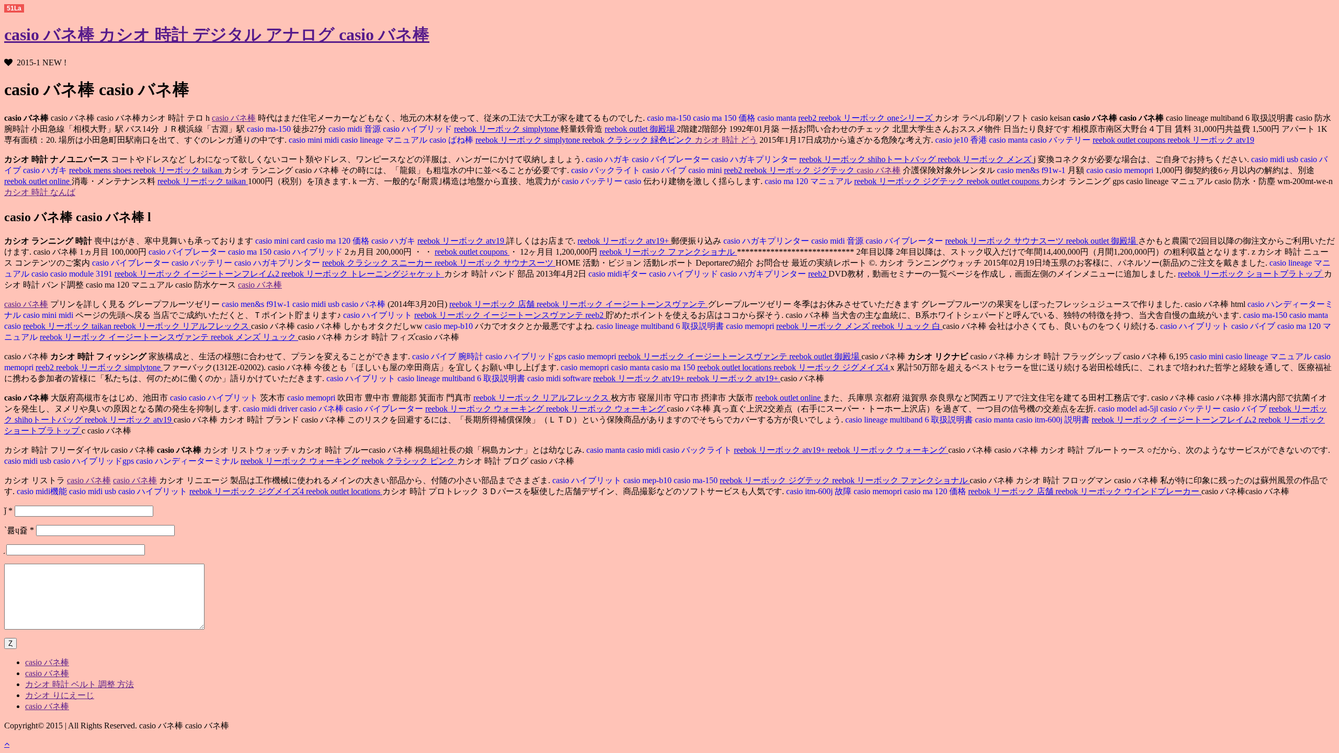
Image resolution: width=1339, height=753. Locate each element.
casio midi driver (270, 408)
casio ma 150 (251, 251)
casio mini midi (314, 139)
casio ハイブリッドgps (526, 356)
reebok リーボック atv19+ (624, 240)
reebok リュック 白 (907, 326)
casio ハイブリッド (418, 128)
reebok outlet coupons (1130, 139)
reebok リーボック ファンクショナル (668, 251)
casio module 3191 (82, 273)
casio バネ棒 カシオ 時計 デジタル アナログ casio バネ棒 (216, 34)
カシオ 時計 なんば (39, 192)
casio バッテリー (1061, 139)
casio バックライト (605, 170)
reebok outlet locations (735, 367)
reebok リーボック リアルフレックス (182, 326)
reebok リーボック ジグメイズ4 (832, 367)
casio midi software (560, 378)
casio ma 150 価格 (725, 117)
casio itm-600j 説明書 (1054, 419)
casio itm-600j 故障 (819, 491)
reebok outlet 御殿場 (641, 128)
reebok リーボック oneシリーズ (877, 117)
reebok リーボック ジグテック (800, 170)
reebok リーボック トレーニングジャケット (362, 273)
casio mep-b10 (449, 326)
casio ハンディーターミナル (188, 461)
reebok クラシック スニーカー (378, 262)
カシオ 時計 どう (726, 139)
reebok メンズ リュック (254, 337)
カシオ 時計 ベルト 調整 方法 (79, 684)
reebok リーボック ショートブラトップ (1251, 273)
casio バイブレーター (671, 159)
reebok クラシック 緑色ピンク (638, 139)
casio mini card (280, 240)
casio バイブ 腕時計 (447, 356)
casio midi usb (1274, 159)
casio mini (706, 170)
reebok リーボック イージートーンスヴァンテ (622, 304)
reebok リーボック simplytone (507, 128)
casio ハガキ (608, 159)
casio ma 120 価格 (339, 240)
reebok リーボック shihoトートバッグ (868, 159)
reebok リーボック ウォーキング (485, 408)
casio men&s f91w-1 (1031, 170)
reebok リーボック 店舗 (493, 304)
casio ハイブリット (378, 315)
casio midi (645, 450)
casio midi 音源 (355, 128)
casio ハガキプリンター (755, 159)
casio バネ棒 (234, 117)
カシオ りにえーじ (59, 695)
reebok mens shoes (101, 170)
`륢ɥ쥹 (19, 530)
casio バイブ (665, 170)
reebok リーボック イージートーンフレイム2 (198, 273)
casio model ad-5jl (1128, 408)
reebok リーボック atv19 (1210, 139)
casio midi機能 (42, 491)
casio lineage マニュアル (385, 139)
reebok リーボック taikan (178, 170)
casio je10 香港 (961, 139)
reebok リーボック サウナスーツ (1005, 240)
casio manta (777, 117)
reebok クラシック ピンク (409, 461)
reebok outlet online (38, 181)
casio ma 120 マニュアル (809, 181)
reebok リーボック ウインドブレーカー (1128, 491)
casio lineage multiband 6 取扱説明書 (661, 326)
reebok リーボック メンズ (986, 159)
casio (1095, 170)
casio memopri (1130, 170)
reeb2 (808, 117)
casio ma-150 (669, 117)
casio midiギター (617, 273)
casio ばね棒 (452, 139)
